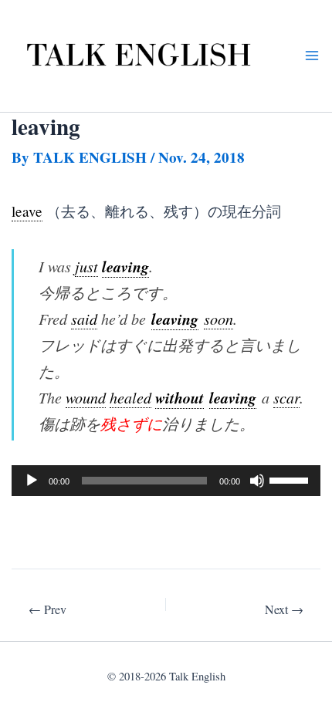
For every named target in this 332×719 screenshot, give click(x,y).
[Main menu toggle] (311, 56)
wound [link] (86, 397)
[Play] (31, 480)
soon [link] (218, 319)
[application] (166, 480)
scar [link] (286, 397)
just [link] (86, 266)
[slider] (291, 479)
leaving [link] (125, 266)
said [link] (84, 319)
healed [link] (130, 397)
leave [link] (27, 211)
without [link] (179, 397)
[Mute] (257, 480)
